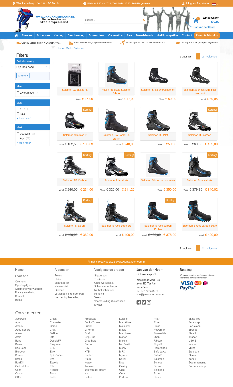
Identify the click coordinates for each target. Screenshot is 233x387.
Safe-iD (158, 355)
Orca (122, 373)
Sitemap (59, 290)
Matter (123, 337)
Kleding (59, 35)
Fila (52, 366)
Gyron (88, 344)
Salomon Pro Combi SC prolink (116, 136)
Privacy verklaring (25, 292)
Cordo (53, 326)
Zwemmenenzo (197, 362)
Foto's (58, 275)
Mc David (124, 344)
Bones (19, 355)
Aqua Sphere (22, 329)
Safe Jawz (160, 351)
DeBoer (54, 333)
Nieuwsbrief (61, 286)
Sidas (157, 373)
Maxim (123, 340)
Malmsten (125, 326)
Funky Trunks (92, 322)
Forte (53, 377)
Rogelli (158, 344)
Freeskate (90, 318)
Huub (88, 359)
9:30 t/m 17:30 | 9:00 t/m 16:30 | (118, 3)
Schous (158, 362)
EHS (52, 348)
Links (58, 279)
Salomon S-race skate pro (116, 225)
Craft (53, 329)
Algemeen (62, 269)
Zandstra (194, 351)
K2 (86, 373)
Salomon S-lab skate (116, 180)
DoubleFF (55, 340)
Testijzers (99, 279)
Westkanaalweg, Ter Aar (38, 3)
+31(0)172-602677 (147, 290)
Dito (52, 337)
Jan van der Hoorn (95, 369)
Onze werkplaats (104, 282)
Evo (52, 359)
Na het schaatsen (104, 290)
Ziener (192, 355)
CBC (18, 377)
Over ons (21, 275)
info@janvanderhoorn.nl (150, 294)
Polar (157, 326)
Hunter (88, 355)
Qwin (157, 337)
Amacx (19, 326)
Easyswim (55, 344)
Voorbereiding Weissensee (109, 301)
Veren (97, 297)
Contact (187, 35)
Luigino (123, 318)
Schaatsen (43, 35)
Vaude (192, 344)
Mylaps (98, 304)
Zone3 (192, 359)
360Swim (20, 318)
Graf (87, 333)
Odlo (122, 369)
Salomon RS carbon (199, 135)
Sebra (157, 366)
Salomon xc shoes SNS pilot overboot (199, 91)
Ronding (99, 293)
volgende (211, 56)
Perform (124, 377)
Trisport (193, 337)
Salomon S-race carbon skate (200, 225)
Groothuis (90, 340)
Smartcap (194, 322)
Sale (129, 35)
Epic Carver (56, 355)
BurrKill (19, 362)
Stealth (193, 333)
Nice (121, 362)
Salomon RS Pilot (158, 135)
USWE (192, 340)
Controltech (56, 322)
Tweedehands (144, 35)
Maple (122, 329)
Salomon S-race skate (199, 180)
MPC (122, 351)
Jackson (89, 366)
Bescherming (76, 35)
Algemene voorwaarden (29, 288)
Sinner (157, 377)
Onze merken (28, 312)
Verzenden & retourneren (69, 293)
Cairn (18, 369)
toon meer (24, 118)
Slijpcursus (100, 275)
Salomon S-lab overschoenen (158, 89)
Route (18, 299)
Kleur (20, 86)
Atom (18, 337)
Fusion (88, 326)
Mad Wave (125, 322)
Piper (157, 322)
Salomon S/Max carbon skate (158, 180)
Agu (17, 322)
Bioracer (20, 351)
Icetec (88, 362)
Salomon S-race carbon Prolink (158, 227)
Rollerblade (160, 348)
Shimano (159, 369)
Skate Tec (194, 318)
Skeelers (27, 35)
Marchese (125, 333)
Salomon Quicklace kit (75, 89)
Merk (19, 127)
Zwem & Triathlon (207, 35)
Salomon (22, 75)
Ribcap (158, 340)
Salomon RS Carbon (75, 180)
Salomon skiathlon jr (74, 135)
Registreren (203, 3)
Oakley (123, 366)
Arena (18, 333)
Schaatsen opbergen (106, 286)
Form (53, 373)
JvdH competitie (167, 35)
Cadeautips (115, 35)
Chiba (53, 318)
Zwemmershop (197, 366)
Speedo (193, 329)
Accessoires (96, 35)
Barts (18, 340)
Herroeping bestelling (67, 297)
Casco (19, 373)
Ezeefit (54, 362)
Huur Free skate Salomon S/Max (116, 91)
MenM (123, 348)
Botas (18, 359)
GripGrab (90, 337)
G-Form (89, 329)
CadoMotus (22, 366)
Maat (19, 102)
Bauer (18, 344)
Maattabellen (62, 282)
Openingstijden (23, 285)
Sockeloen (195, 326)
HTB (87, 351)
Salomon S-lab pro (75, 225)
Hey (87, 348)
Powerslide (160, 333)
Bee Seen (21, 348)
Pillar (156, 318)
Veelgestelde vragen (109, 269)
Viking (192, 348)
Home (60, 48)
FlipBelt (54, 369)
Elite (52, 351)
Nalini (122, 359)
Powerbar (159, 329)
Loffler (88, 377)
